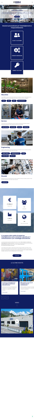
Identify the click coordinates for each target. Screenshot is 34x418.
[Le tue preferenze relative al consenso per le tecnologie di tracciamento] (32, 416)
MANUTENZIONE (5, 127)
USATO (9, 100)
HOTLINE (19, 127)
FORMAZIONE (26, 127)
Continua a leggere (4, 292)
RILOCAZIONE (13, 127)
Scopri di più (17, 255)
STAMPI (23, 153)
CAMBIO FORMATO (5, 153)
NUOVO (3, 100)
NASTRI (14, 100)
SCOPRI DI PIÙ (4, 182)
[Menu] (2, 3)
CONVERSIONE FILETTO (15, 153)
